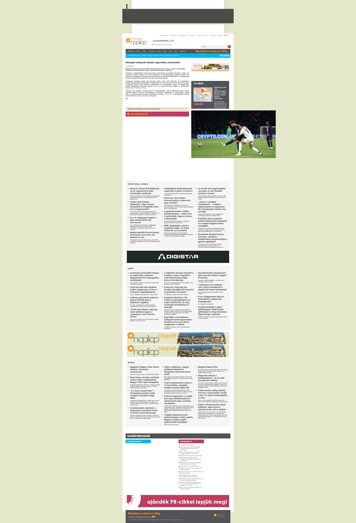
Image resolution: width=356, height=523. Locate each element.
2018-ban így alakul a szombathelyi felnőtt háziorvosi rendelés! (190, 463)
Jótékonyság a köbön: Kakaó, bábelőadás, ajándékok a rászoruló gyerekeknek (190, 459)
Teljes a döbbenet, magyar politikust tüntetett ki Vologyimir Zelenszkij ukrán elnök (177, 370)
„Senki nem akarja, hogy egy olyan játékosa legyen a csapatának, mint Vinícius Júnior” (143, 313)
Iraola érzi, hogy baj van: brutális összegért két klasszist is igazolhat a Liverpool (179, 289)
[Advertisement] (186, 17)
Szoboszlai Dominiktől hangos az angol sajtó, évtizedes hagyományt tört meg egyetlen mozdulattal (144, 276)
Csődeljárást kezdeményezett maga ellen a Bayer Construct (178, 189)
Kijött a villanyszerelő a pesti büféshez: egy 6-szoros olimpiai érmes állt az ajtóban (212, 407)
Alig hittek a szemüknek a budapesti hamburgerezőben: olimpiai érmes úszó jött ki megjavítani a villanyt (178, 321)
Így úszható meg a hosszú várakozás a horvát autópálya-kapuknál (191, 479)
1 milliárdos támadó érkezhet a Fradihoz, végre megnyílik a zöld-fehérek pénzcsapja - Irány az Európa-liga (178, 276)
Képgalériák (182, 35)
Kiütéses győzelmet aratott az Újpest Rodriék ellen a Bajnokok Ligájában (144, 300)
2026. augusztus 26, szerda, (161, 44)
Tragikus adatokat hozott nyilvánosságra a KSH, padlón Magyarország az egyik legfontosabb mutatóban (178, 418)
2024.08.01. (130, 66)
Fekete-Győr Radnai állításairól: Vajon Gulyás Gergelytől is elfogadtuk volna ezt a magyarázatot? (144, 205)
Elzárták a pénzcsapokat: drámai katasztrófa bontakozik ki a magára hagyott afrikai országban (212, 222)
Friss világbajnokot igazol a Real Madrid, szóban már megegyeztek (211, 299)
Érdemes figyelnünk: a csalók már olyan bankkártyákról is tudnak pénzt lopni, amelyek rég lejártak (178, 400)
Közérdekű (191, 35)
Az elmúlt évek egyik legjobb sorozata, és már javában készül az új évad (211, 191)
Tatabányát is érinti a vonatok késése (191, 455)
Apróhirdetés (164, 35)
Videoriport (183, 51)
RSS (227, 35)
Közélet (138, 51)
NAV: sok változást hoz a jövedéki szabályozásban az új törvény (190, 452)
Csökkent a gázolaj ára (187, 445)
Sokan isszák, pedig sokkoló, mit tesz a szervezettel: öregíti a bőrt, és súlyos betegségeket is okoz (212, 394)
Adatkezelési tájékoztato (144, 517)
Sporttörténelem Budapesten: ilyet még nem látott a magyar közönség (212, 275)
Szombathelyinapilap (134, 55)
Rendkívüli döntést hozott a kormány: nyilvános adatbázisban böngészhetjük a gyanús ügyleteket (212, 238)
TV (207, 35)
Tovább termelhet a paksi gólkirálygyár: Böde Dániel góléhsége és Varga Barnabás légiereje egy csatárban (212, 310)
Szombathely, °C (164, 40)
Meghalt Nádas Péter (208, 367)
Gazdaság (152, 51)
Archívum (213, 35)
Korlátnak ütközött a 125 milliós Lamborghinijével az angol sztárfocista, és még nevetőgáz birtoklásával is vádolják (177, 302)
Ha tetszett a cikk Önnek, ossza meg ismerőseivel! (144, 109)
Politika (144, 51)
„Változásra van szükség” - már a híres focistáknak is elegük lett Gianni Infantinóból (212, 287)
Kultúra (159, 51)
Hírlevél (220, 35)
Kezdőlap (130, 51)
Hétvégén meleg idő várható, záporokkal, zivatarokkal (163, 55)
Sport (175, 51)
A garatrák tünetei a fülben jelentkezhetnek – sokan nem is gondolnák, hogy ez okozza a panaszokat (178, 215)
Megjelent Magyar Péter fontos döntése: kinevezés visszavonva (144, 369)
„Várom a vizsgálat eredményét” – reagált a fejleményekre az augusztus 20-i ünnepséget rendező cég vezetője (211, 207)
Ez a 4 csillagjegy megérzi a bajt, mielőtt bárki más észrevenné (143, 220)
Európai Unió (200, 35)
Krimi (170, 51)
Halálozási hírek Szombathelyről (189, 466)
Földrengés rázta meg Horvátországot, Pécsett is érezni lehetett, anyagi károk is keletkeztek (220, 93)
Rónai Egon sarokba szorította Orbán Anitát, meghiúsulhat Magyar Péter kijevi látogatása (144, 379)
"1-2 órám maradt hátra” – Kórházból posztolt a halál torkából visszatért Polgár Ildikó (142, 394)
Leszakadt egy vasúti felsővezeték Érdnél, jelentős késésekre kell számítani (190, 448)
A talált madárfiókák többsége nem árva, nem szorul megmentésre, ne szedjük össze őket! (190, 483)
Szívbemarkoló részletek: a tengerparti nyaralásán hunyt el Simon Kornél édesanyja (144, 410)
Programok (173, 35)
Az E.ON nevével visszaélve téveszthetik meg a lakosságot (189, 475)
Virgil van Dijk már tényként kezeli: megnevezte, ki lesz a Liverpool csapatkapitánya (143, 289)
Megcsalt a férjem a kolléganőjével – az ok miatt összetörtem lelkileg (211, 378)
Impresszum (132, 517)
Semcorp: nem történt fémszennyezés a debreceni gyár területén (177, 200)
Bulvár (165, 51)
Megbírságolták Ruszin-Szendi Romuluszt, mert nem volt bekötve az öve (144, 234)
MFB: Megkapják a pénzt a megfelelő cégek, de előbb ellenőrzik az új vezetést (176, 228)
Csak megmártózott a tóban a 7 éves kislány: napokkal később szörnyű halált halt (178, 385)
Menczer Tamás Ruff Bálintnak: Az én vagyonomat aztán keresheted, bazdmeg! (145, 191)
